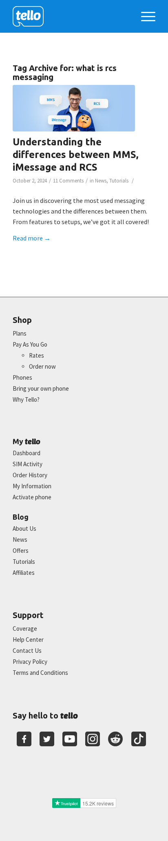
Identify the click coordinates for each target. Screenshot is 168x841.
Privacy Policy (30, 661)
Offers (21, 550)
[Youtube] (69, 739)
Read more (32, 238)
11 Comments (68, 180)
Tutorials (118, 180)
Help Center (28, 639)
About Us (24, 528)
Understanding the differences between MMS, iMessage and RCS (75, 154)
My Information (32, 486)
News (100, 180)
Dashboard (26, 453)
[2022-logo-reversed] (70, 16)
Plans (20, 333)
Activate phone (32, 497)
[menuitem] (144, 16)
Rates (36, 355)
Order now (42, 366)
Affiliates (24, 572)
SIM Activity (27, 464)
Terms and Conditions (40, 672)
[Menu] (144, 16)
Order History (30, 475)
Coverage (25, 628)
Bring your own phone (41, 388)
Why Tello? (26, 399)
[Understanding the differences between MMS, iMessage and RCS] (74, 108)
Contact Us (27, 650)
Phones (22, 377)
